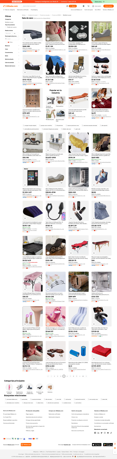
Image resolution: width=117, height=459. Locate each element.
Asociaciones (97, 426)
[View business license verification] (73, 456)
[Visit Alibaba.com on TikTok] (111, 433)
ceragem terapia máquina (30, 125)
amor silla (59, 399)
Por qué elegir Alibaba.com (9, 414)
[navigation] (12, 195)
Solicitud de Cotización (54, 417)
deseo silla (104, 399)
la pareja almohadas (36, 399)
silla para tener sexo (28, 402)
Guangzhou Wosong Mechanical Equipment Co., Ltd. (33, 266)
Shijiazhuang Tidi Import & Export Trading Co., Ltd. (56, 301)
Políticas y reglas (30, 430)
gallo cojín (78, 129)
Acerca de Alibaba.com (9, 410)
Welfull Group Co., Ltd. (74, 83)
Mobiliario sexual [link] (67, 15)
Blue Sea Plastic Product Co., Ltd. (77, 334)
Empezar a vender (98, 417)
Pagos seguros (29, 414)
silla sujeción (104, 125)
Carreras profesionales (8, 423)
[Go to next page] (86, 376)
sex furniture (78, 402)
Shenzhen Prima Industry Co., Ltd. (77, 195)
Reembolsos (74, 423)
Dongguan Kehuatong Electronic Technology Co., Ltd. (79, 162)
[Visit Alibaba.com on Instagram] (105, 433)
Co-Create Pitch (7, 417)
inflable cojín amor (67, 129)
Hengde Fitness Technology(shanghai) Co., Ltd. (102, 162)
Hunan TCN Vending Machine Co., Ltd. (32, 195)
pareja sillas (24, 399)
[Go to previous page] (48, 376)
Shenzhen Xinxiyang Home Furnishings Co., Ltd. (33, 83)
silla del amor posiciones (53, 402)
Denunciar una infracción (77, 430)
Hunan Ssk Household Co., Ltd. (99, 229)
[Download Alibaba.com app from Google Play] (108, 444)
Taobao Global (65, 451)
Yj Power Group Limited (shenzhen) (77, 369)
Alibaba (24, 15)
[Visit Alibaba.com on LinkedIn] (98, 433)
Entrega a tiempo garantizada (33, 420)
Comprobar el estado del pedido (102, 420)
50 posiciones (60, 125)
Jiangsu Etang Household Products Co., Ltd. (102, 116)
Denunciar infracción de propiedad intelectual (80, 427)
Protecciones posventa (32, 423)
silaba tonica (40, 402)
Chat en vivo (74, 417)
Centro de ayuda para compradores (80, 414)
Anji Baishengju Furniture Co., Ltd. (77, 263)
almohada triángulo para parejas (50, 129)
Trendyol (75, 451)
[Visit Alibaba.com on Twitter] (102, 433)
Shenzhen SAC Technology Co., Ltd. (100, 83)
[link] (115, 444)
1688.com (42, 451)
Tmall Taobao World (50, 451)
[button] (67, 6)
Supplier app (67, 444)
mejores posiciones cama (73, 125)
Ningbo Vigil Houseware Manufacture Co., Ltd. (102, 195)
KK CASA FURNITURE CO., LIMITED (54, 369)
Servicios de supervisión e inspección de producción (35, 427)
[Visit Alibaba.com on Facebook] (95, 433)
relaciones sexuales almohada (90, 125)
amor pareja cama (94, 399)
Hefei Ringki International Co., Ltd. (31, 116)
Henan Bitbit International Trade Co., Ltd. (56, 49)
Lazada (58, 451)
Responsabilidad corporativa (10, 420)
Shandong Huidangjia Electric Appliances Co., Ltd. (79, 300)
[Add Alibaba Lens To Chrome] (26, 444)
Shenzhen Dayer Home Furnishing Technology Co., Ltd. (56, 263)
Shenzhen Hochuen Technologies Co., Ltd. (79, 49)
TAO (71, 451)
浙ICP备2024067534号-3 (99, 456)
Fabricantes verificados (54, 414)
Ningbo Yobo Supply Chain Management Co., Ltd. (102, 49)
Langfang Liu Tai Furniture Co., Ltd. (31, 49)
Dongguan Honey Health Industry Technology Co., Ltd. (79, 229)
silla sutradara (49, 399)
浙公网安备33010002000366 (84, 456)
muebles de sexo (67, 402)
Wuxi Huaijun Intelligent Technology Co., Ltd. (56, 195)
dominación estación (80, 399)
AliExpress (35, 451)
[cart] (89, 6)
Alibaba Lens (10, 444)
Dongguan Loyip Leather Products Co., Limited (102, 369)
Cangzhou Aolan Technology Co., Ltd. (55, 229)
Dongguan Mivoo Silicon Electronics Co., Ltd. (56, 336)
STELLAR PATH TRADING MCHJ (100, 334)
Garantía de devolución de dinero (34, 417)
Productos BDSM (56, 15)
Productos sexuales (45, 15)
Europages (81, 451)
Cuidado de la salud (32, 15)
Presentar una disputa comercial (79, 420)
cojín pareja (68, 399)
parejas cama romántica (46, 125)
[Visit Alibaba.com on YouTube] (108, 433)
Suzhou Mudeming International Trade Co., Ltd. (56, 83)
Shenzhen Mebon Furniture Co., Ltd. (31, 161)
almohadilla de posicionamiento (32, 129)
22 (83, 376)
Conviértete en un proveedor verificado (104, 423)
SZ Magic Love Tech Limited (30, 230)
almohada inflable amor (12, 399)
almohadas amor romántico (13, 402)
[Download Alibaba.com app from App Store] (96, 444)
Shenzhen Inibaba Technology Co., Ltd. (32, 336)
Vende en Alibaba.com (99, 414)
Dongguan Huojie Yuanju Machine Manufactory (56, 161)
